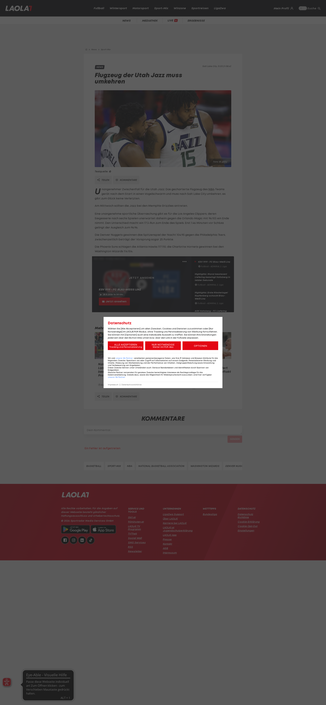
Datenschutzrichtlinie (131, 385)
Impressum (113, 385)
